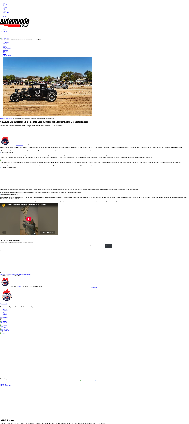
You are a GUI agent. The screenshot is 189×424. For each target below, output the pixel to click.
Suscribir (108, 246)
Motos (4, 54)
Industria (5, 52)
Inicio (4, 46)
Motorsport (5, 51)
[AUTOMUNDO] (15, 26)
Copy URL (17, 275)
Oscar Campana (26, 274)
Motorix (5, 47)
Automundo (3, 304)
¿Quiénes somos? (7, 55)
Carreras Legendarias (5, 274)
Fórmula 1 (5, 50)
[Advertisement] (94, 131)
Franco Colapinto (7, 48)
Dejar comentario (4, 317)
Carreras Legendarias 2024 (16, 274)
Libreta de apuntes (7, 118)
